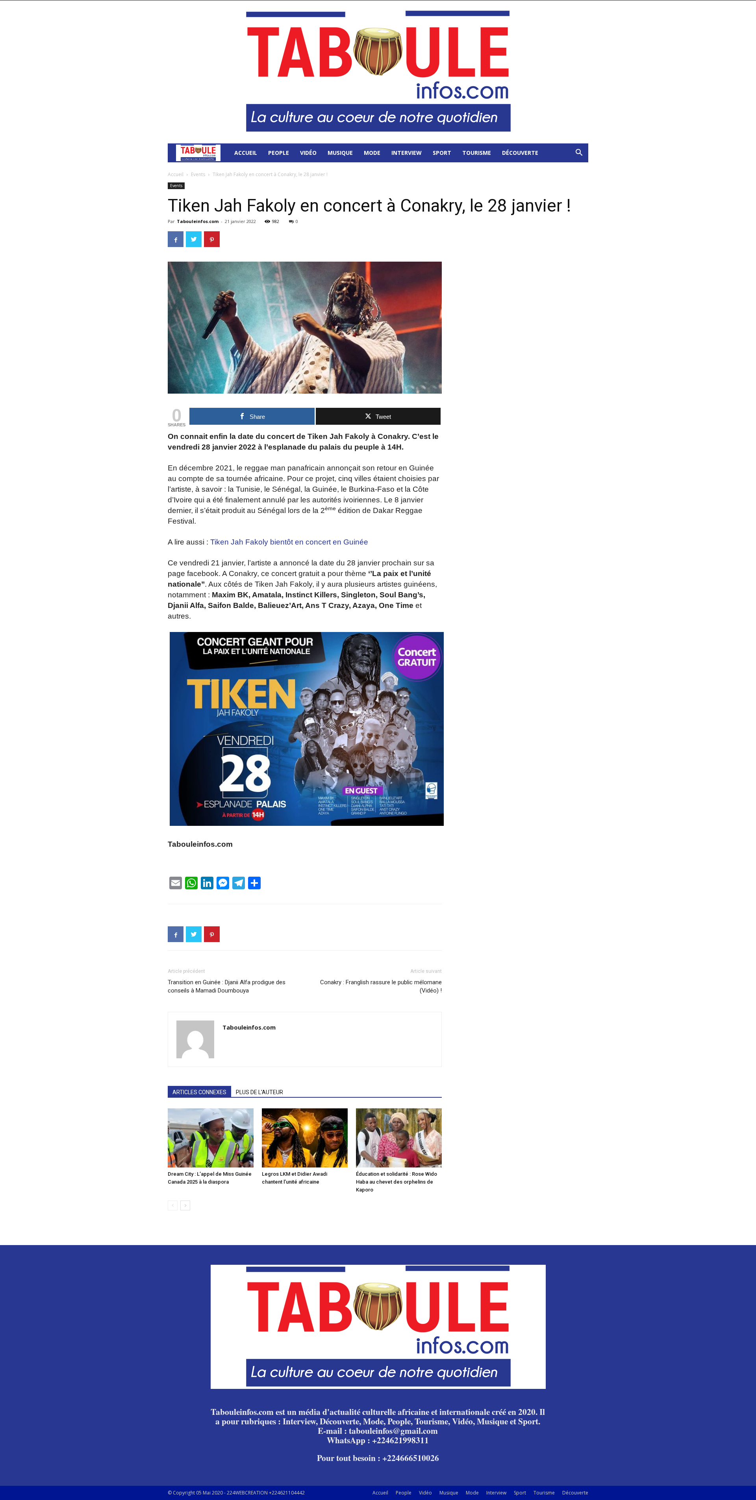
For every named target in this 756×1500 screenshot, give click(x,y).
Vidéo (308, 152)
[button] (578, 153)
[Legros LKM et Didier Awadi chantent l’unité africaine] (305, 1137)
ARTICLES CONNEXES (199, 1092)
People (278, 152)
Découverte (520, 152)
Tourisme (476, 152)
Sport (442, 152)
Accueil (245, 152)
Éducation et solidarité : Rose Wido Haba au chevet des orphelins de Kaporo (396, 1182)
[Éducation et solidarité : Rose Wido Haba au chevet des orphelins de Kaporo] (399, 1137)
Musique (340, 152)
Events (198, 174)
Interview (406, 152)
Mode (372, 152)
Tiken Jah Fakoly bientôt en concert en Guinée (289, 542)
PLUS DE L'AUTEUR (259, 1092)
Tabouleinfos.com (198, 221)
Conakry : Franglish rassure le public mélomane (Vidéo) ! (381, 986)
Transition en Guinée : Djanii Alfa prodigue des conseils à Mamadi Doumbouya (226, 986)
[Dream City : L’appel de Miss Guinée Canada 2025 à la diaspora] (211, 1137)
